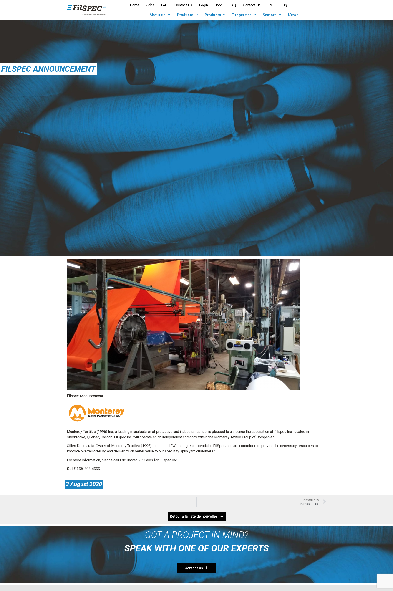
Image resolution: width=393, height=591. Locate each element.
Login (203, 5)
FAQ (164, 5)
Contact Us (183, 5)
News (293, 14)
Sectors (270, 14)
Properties (242, 14)
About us (157, 14)
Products (185, 14)
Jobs (150, 5)
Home (134, 5)
